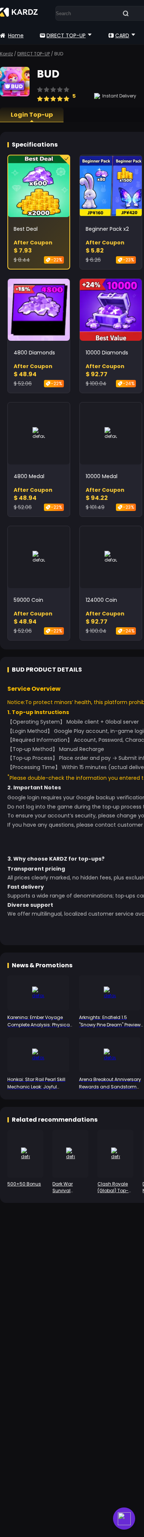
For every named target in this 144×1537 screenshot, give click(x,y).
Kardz (6, 54)
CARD (122, 35)
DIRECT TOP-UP (66, 35)
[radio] (40, 95)
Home (16, 35)
